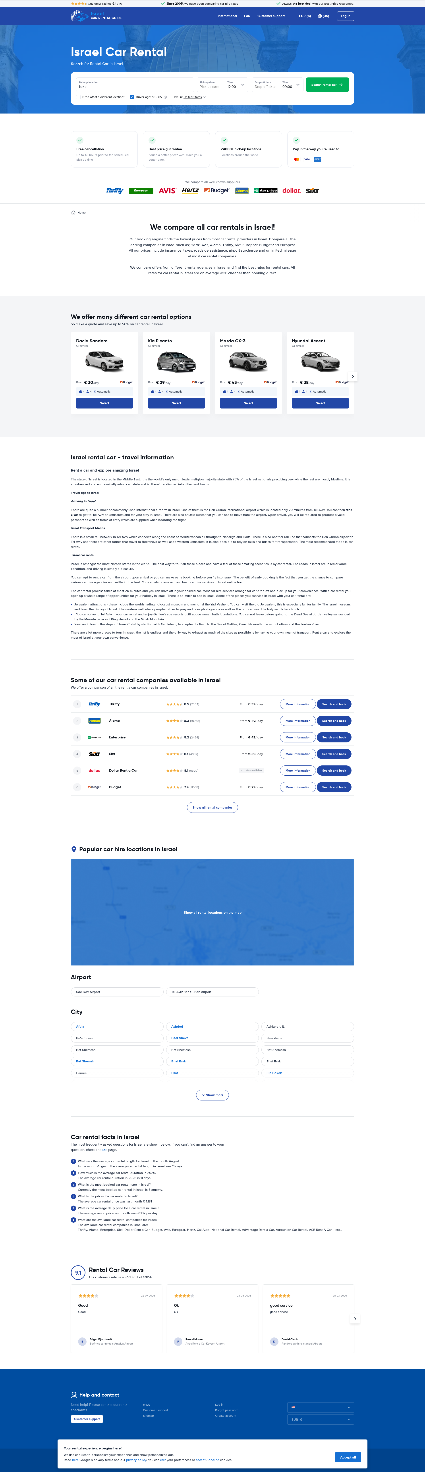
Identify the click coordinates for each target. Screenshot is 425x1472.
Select (104, 403)
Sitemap (148, 1416)
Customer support (271, 15)
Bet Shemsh (85, 1061)
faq (104, 1150)
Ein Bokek (274, 1073)
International (227, 15)
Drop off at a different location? (103, 97)
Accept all (348, 1457)
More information (298, 704)
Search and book (334, 704)
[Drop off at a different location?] (78, 97)
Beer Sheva (179, 1038)
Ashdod (177, 1026)
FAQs (146, 1404)
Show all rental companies (212, 807)
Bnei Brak (178, 1061)
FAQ (247, 15)
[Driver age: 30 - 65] (132, 97)
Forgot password (226, 1410)
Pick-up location (88, 82)
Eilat (174, 1073)
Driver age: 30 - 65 (149, 97)
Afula (80, 1026)
